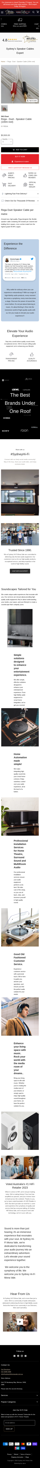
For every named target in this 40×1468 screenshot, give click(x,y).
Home (3, 61)
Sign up (9, 1429)
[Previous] (6, 494)
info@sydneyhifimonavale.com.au (12, 1374)
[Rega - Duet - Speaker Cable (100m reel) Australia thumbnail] (4, 108)
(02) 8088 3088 (6, 1372)
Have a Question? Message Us (20, 168)
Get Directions (5, 1369)
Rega (5, 126)
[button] (20, 161)
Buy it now (20, 156)
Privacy (9, 1454)
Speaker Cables (25, 48)
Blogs (27, 1457)
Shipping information (17, 1457)
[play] (20, 1322)
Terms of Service (25, 1454)
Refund (16, 1454)
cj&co (24, 1463)
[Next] (34, 494)
